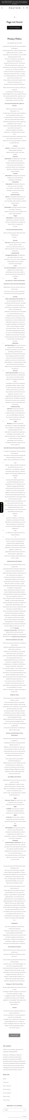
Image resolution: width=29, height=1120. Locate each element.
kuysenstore (12, 1117)
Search (4, 1078)
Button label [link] (14, 1035)
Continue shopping (14, 27)
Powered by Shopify (18, 1117)
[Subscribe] (24, 1110)
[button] (2, 8)
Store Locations (7, 1086)
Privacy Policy (6, 1100)
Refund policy (6, 1096)
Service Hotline (7, 1089)
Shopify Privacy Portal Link (19, 636)
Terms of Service (7, 1093)
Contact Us (6, 1082)
